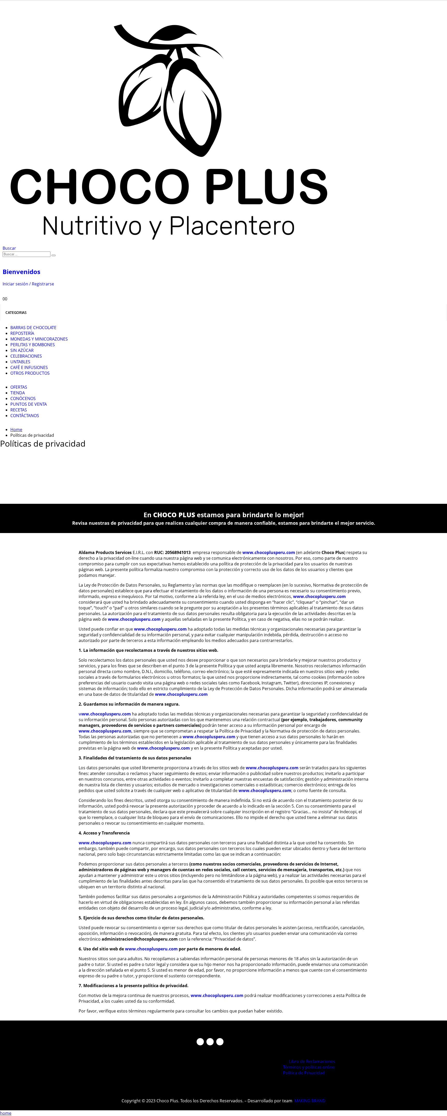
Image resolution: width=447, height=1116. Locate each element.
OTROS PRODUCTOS (30, 373)
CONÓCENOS (23, 398)
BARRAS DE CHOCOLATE (33, 327)
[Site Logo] (176, 242)
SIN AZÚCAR (22, 350)
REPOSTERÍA (22, 333)
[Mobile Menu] (4, 6)
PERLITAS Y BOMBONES (32, 345)
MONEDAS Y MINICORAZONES (39, 339)
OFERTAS (18, 387)
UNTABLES (20, 362)
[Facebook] (200, 1041)
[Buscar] (53, 255)
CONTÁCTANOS (24, 415)
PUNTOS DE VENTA (28, 404)
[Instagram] (210, 1041)
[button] (9, 248)
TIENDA (17, 393)
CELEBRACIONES (26, 356)
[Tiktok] (220, 1041)
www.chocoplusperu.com (134, 619)
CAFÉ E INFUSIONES (29, 367)
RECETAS (18, 410)
